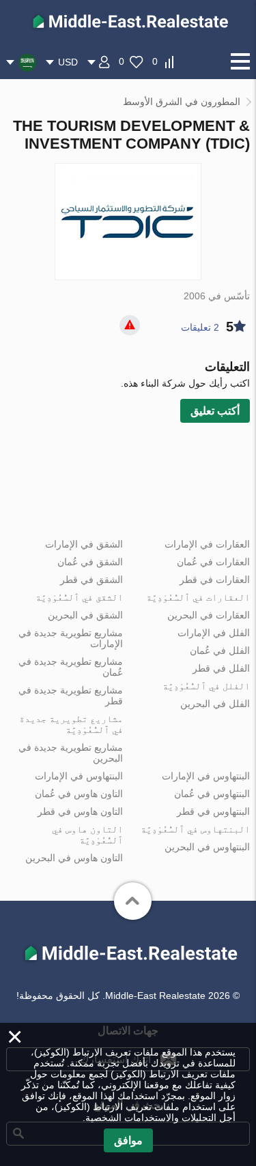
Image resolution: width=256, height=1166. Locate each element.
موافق (128, 1140)
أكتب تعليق (215, 411)
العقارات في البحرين (208, 615)
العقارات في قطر (215, 579)
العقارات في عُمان (213, 561)
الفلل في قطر (221, 668)
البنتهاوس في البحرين (207, 846)
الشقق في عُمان (90, 561)
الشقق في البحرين (85, 615)
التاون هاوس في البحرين (74, 857)
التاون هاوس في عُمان (79, 793)
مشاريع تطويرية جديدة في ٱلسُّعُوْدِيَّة (71, 724)
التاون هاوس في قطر (80, 811)
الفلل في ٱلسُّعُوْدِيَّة (206, 686)
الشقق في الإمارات (84, 544)
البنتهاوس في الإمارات (206, 776)
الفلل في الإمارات (213, 632)
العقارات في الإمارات (207, 544)
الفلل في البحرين (215, 703)
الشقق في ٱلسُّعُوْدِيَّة (79, 597)
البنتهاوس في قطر (213, 811)
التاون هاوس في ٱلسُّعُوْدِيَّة (87, 835)
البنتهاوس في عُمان (212, 793)
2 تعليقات (200, 327)
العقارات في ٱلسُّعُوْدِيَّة (198, 597)
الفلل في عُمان (220, 650)
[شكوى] (129, 325)
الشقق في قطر (91, 579)
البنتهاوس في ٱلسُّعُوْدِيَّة (195, 829)
